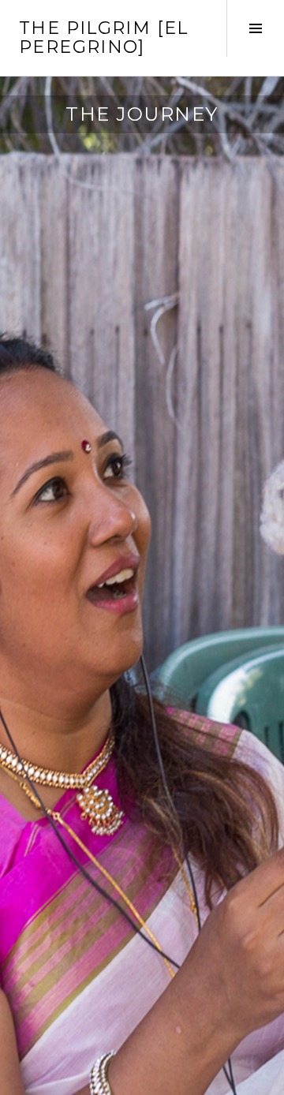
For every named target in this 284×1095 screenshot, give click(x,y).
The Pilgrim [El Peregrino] (104, 37)
